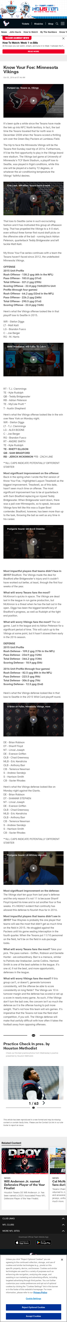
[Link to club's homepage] (6, 22)
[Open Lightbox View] (33, 1088)
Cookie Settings (33, 1298)
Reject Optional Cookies (33, 1307)
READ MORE (33, 51)
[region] (33, 1288)
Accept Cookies (33, 1316)
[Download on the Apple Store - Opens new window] (22, 1243)
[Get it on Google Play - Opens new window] (43, 1244)
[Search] (57, 24)
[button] (33, 100)
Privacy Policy (40, 1292)
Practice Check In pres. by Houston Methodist (26, 1045)
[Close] (63, 38)
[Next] (43, 1103)
